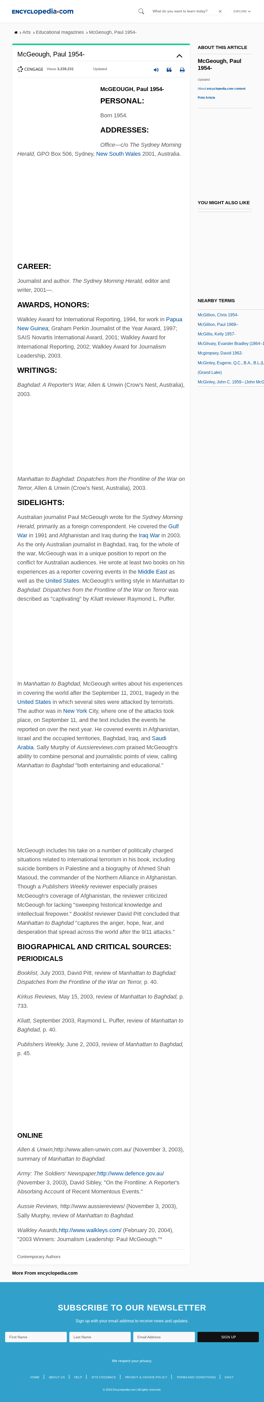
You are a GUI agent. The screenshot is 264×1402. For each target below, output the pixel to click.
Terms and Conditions (196, 1377)
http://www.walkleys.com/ (90, 1230)
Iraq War (149, 535)
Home (35, 1377)
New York (75, 711)
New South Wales (118, 154)
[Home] (42, 11)
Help (78, 1377)
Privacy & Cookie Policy (146, 1377)
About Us (57, 1377)
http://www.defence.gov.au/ (130, 1173)
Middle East (152, 571)
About (221, 88)
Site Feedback (104, 1377)
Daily (229, 1377)
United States (62, 581)
